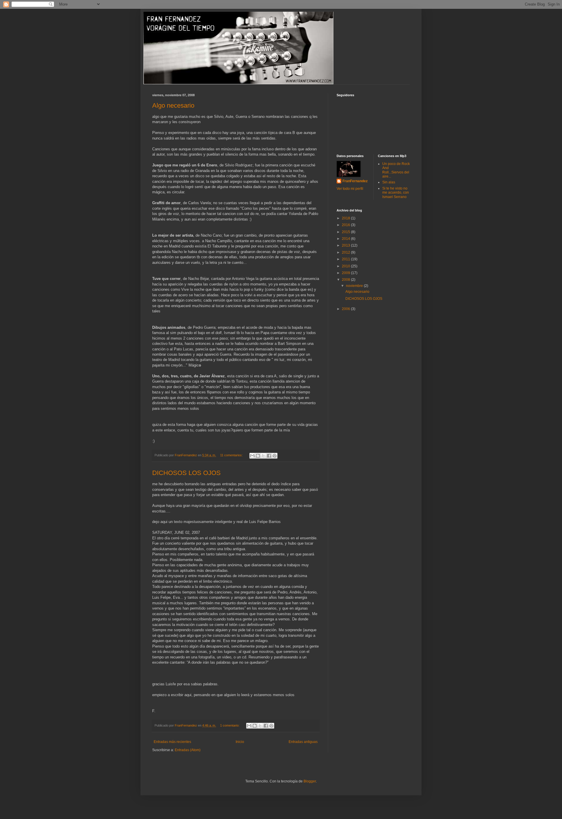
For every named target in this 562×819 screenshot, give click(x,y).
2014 (346, 239)
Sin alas (388, 182)
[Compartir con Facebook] (269, 456)
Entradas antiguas (303, 742)
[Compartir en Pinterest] (274, 456)
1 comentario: (230, 725)
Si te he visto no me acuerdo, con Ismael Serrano (395, 192)
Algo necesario (173, 105)
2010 (346, 266)
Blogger (310, 781)
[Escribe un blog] (258, 456)
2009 (346, 273)
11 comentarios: (232, 455)
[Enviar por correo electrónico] (252, 456)
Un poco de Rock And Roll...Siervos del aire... (396, 170)
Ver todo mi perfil (350, 189)
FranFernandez (355, 181)
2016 (346, 225)
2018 (346, 218)
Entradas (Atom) (188, 750)
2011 (346, 259)
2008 (346, 280)
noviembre (355, 286)
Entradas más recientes (172, 742)
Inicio (240, 742)
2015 (346, 232)
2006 (346, 309)
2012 (346, 252)
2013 (346, 245)
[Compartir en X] (263, 456)
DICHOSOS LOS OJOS (186, 472)
